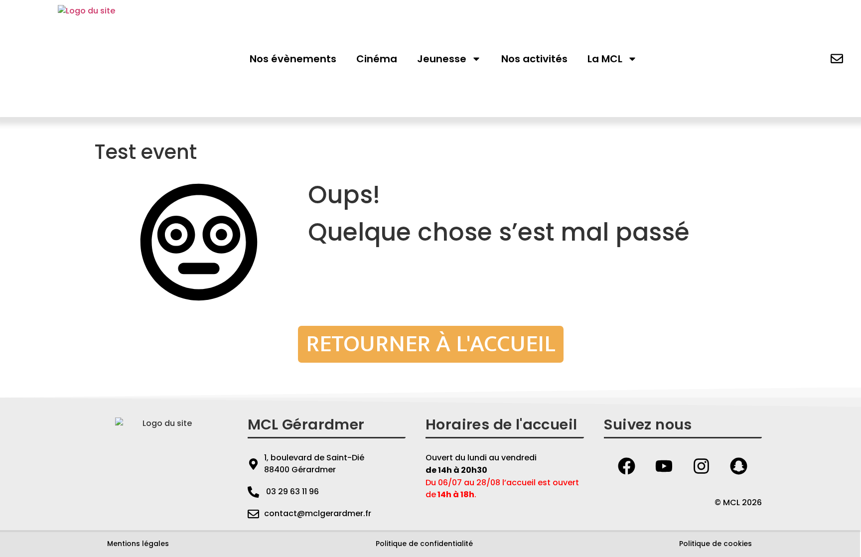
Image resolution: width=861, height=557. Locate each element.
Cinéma (376, 59)
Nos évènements (293, 59)
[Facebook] (626, 465)
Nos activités (534, 59)
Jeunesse (441, 59)
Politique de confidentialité (424, 544)
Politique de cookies (715, 544)
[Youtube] (664, 465)
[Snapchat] (738, 465)
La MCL (604, 59)
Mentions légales (138, 544)
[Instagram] (701, 465)
